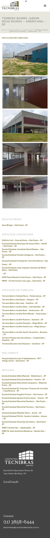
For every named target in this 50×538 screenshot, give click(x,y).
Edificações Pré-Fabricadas (21, 30)
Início (4, 30)
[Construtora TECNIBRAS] (10, 6)
